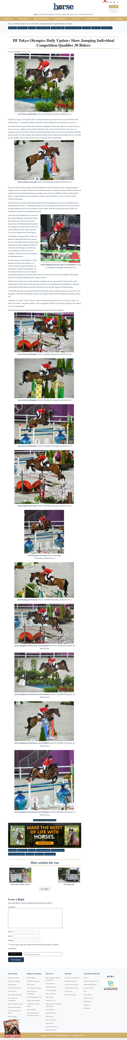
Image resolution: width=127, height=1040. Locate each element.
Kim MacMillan (16, 52)
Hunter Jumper (86, 28)
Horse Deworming (51, 990)
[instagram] (117, 2)
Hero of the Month (80, 14)
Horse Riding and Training (43, 28)
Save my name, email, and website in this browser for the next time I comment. (34, 944)
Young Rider (68, 991)
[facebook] (107, 2)
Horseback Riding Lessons (15, 1004)
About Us (86, 978)
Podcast (46, 14)
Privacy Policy (88, 995)
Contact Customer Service (91, 981)
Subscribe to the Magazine (72, 978)
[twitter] (111, 2)
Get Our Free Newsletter (71, 984)
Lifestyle (76, 19)
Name (10, 932)
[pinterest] (114, 2)
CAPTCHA (12, 948)
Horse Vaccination (51, 1020)
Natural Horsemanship (14, 1007)
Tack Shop (58, 14)
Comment (11, 907)
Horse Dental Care (51, 987)
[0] (103, 2)
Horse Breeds (23, 19)
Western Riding (12, 1016)
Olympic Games (96, 28)
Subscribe (113, 6)
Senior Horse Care (51, 1030)
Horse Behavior (50, 983)
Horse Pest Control (51, 1013)
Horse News (32, 28)
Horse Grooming (50, 994)
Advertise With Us (89, 988)
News (107, 19)
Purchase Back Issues (70, 981)
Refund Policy (88, 1001)
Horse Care (8, 19)
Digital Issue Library (68, 14)
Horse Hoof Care (50, 1000)
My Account (39, 14)
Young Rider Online (107, 28)
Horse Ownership (92, 19)
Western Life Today (70, 995)
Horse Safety (49, 1016)
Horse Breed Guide (13, 978)
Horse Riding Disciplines (58, 28)
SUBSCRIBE (118, 19)
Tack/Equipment (60, 19)
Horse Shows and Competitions (73, 28)
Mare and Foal (50, 1023)
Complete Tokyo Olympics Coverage (44, 820)
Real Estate (90, 14)
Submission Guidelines (90, 984)
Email (10, 936)
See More (44, 889)
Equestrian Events (22, 28)
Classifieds (86, 1005)
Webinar (51, 14)
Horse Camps (12, 991)
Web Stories (87, 1008)
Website (10, 940)
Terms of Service (88, 998)
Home (10, 24)
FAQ (85, 991)
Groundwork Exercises (14, 988)
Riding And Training (14, 981)
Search (114, 11)
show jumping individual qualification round (35, 310)
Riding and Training (41, 19)
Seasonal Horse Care (51, 1026)
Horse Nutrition (50, 1010)
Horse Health (49, 997)
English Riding (12, 28)
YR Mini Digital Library (72, 988)
